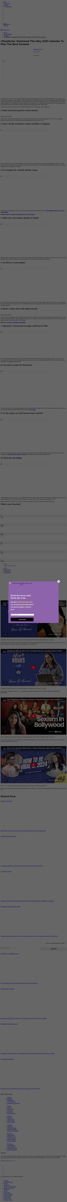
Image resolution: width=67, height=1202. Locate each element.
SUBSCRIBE (22, 620)
